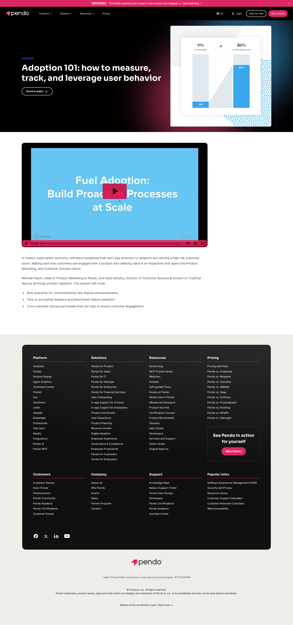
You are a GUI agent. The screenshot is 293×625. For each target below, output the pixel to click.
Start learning (191, 3)
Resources (86, 13)
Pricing (106, 13)
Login (239, 13)
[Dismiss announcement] (289, 3)
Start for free (256, 13)
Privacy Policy (117, 577)
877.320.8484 (183, 577)
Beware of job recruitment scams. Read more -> (146, 604)
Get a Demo (278, 13)
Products (44, 13)
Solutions (65, 13)
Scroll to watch (34, 91)
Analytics (38, 366)
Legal (106, 577)
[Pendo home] (17, 13)
